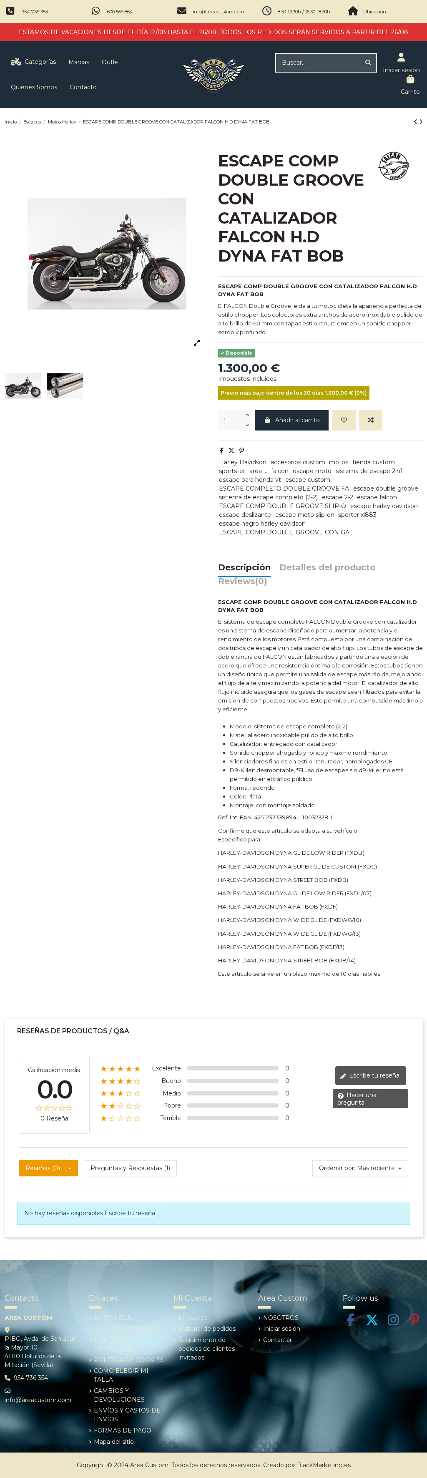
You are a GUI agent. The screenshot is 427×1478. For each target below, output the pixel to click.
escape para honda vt (250, 479)
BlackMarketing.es (324, 1465)
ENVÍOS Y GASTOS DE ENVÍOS (127, 1415)
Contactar (277, 1340)
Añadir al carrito (297, 420)
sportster (232, 471)
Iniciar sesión (281, 1328)
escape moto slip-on (304, 515)
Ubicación (374, 12)
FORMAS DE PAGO (122, 1430)
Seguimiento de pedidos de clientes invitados (206, 1348)
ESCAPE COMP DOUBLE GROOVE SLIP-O (282, 506)
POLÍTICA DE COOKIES (129, 1360)
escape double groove (385, 488)
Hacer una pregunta (357, 1098)
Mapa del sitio (114, 1441)
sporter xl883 (357, 515)
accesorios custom (298, 462)
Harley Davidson (242, 462)
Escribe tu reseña (373, 1075)
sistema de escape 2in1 (369, 471)
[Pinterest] (241, 450)
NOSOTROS (281, 1318)
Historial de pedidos (207, 1328)
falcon (280, 471)
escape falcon (377, 497)
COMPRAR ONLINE (123, 1328)
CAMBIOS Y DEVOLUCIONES (119, 1395)
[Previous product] (416, 122)
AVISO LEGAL (114, 1318)
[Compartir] (222, 450)
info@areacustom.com (218, 12)
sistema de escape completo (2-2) (268, 497)
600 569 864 (120, 12)
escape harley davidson (384, 506)
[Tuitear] (231, 450)
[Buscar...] (368, 63)
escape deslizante (245, 515)
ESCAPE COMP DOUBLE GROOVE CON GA (284, 532)
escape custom (307, 479)
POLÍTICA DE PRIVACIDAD (114, 1344)
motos (338, 462)
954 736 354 (35, 12)
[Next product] (421, 122)
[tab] (242, 583)
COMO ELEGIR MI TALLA (121, 1375)
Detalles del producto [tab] (327, 567)
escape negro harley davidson (262, 523)
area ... (258, 471)
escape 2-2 (337, 497)
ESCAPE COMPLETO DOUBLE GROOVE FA (284, 488)
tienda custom (373, 462)
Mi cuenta (193, 1318)
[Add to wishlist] (344, 420)
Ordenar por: (337, 1168)
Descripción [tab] (244, 567)
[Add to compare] (370, 420)
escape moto (312, 471)
